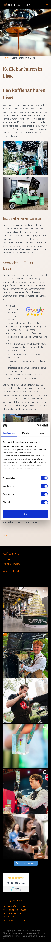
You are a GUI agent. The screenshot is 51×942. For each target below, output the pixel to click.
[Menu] (47, 4)
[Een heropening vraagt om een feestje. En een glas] (25, 609)
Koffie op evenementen (14, 920)
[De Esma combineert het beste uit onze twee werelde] (25, 836)
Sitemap (7, 933)
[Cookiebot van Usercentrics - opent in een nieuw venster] (36, 425)
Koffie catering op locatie (14, 910)
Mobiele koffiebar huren (14, 906)
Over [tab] (42, 433)
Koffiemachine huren (12, 913)
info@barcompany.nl (12, 564)
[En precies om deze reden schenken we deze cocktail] (25, 791)
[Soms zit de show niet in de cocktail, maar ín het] (25, 746)
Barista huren (9, 916)
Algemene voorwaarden (24, 933)
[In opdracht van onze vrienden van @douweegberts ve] (25, 700)
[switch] (44, 486)
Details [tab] (25, 433)
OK (25, 514)
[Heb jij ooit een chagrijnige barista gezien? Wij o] (25, 655)
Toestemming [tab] (9, 433)
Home (7, 58)
